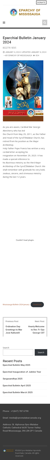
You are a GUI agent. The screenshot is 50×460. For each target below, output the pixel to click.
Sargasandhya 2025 (12, 378)
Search (6, 347)
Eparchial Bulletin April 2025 (17, 385)
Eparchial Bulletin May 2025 (16, 365)
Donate (41, 2)
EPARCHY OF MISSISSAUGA (20, 55)
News (13, 48)
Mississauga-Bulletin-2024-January (16, 304)
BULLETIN (7, 48)
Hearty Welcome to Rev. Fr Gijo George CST (36, 329)
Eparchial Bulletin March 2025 (18, 392)
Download (37, 304)
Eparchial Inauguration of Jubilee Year (22, 372)
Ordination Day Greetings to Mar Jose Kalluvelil (14, 329)
